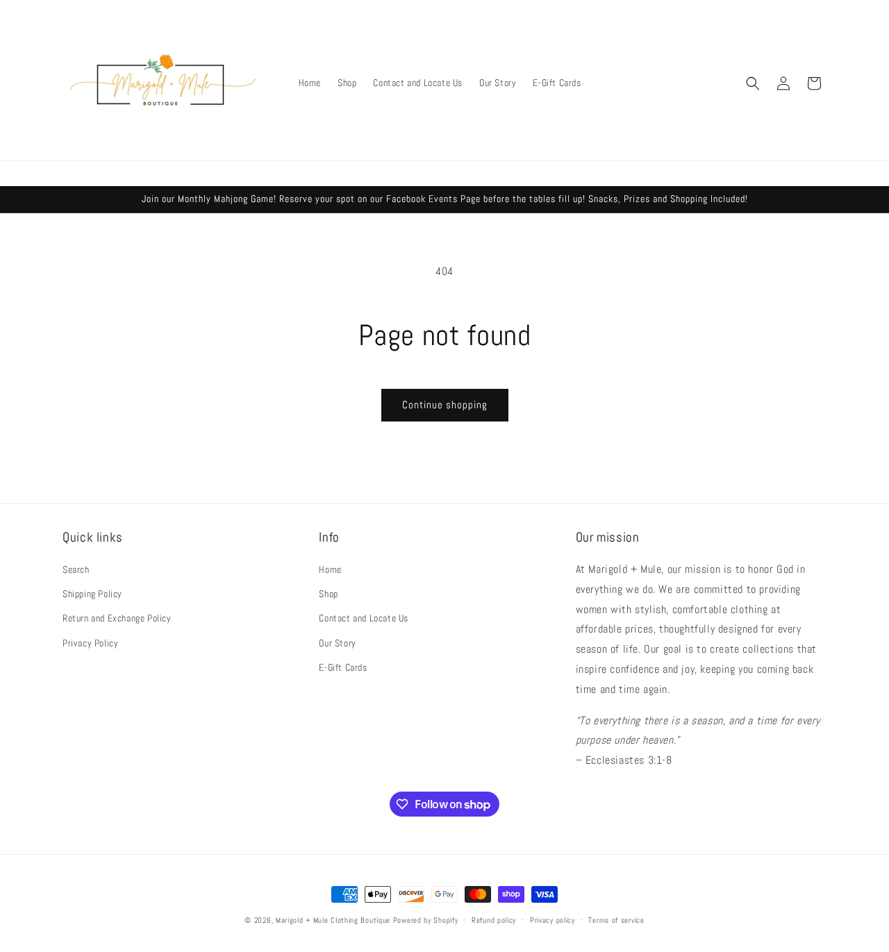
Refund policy (494, 920)
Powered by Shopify (425, 920)
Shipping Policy (92, 593)
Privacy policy (552, 920)
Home (330, 569)
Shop (328, 593)
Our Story (337, 643)
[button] (753, 83)
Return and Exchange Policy (117, 618)
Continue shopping (445, 404)
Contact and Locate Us (363, 618)
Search (76, 569)
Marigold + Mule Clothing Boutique (333, 920)
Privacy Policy (90, 643)
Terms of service (616, 920)
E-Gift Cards (343, 667)
